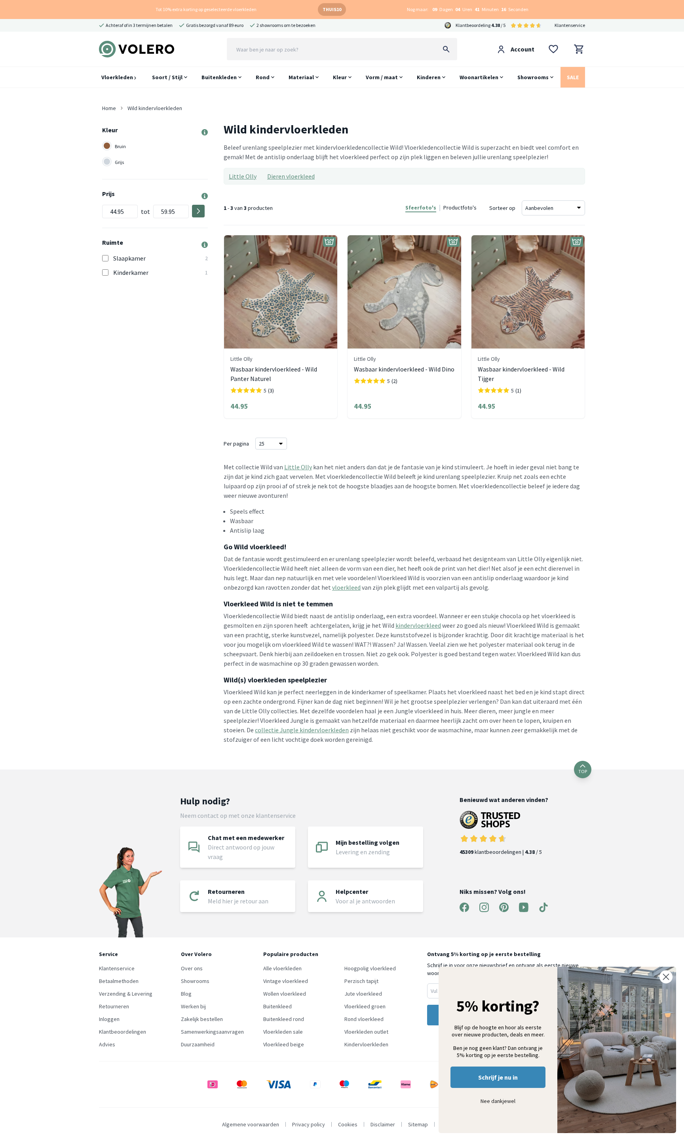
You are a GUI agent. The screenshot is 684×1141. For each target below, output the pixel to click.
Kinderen (429, 77)
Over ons (192, 968)
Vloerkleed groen (365, 1006)
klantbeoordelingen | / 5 (501, 851)
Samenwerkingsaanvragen (212, 1031)
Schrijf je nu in (498, 1077)
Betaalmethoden (119, 981)
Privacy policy (308, 1124)
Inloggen (109, 1019)
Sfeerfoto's (420, 207)
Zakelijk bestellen (202, 1019)
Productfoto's (460, 207)
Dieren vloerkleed (291, 176)
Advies (107, 1044)
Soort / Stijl (167, 77)
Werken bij (193, 1006)
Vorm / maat (382, 77)
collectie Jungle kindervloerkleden (302, 730)
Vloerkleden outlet (366, 1031)
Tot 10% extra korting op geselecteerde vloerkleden (206, 9)
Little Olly (242, 176)
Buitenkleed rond (283, 1019)
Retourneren (114, 1006)
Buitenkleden (219, 77)
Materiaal (301, 77)
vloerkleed (346, 587)
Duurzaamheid (198, 1044)
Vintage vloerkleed (285, 981)
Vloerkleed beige (283, 1044)
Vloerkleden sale (283, 1031)
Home (109, 108)
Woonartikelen (479, 77)
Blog (186, 993)
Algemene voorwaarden (250, 1124)
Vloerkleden (117, 77)
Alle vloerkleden (282, 968)
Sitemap (418, 1124)
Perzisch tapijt (361, 981)
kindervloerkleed (418, 625)
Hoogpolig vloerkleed (370, 968)
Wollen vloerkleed (284, 993)
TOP (582, 771)
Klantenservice (570, 25)
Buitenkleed (277, 1006)
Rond (263, 77)
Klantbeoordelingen (122, 1031)
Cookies (347, 1124)
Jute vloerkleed (363, 993)
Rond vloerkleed (364, 1019)
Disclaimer (382, 1124)
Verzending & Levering (125, 993)
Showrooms (533, 77)
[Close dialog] (666, 977)
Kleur (340, 77)
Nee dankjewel (498, 1101)
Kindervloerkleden (366, 1044)
